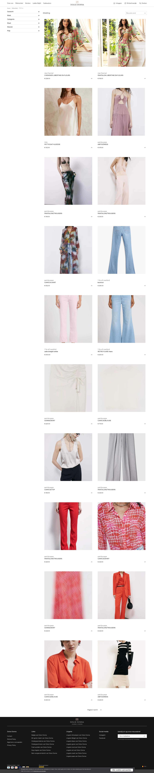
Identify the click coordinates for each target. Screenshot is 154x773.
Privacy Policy (11, 745)
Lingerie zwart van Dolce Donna (76, 753)
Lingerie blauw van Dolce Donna (76, 741)
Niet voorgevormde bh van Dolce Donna (44, 753)
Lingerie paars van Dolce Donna (76, 756)
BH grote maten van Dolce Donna (42, 738)
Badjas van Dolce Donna (39, 735)
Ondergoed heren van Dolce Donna (42, 744)
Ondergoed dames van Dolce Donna (42, 741)
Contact (9, 736)
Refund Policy (11, 739)
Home (8, 8)
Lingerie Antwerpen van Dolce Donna (78, 735)
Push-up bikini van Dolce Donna (41, 747)
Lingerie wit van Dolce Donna (75, 750)
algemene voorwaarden (40, 771)
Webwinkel (15, 8)
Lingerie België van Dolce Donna (76, 738)
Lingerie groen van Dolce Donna (76, 744)
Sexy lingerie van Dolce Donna (40, 750)
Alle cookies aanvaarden (121, 770)
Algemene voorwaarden (14, 742)
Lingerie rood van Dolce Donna (76, 747)
